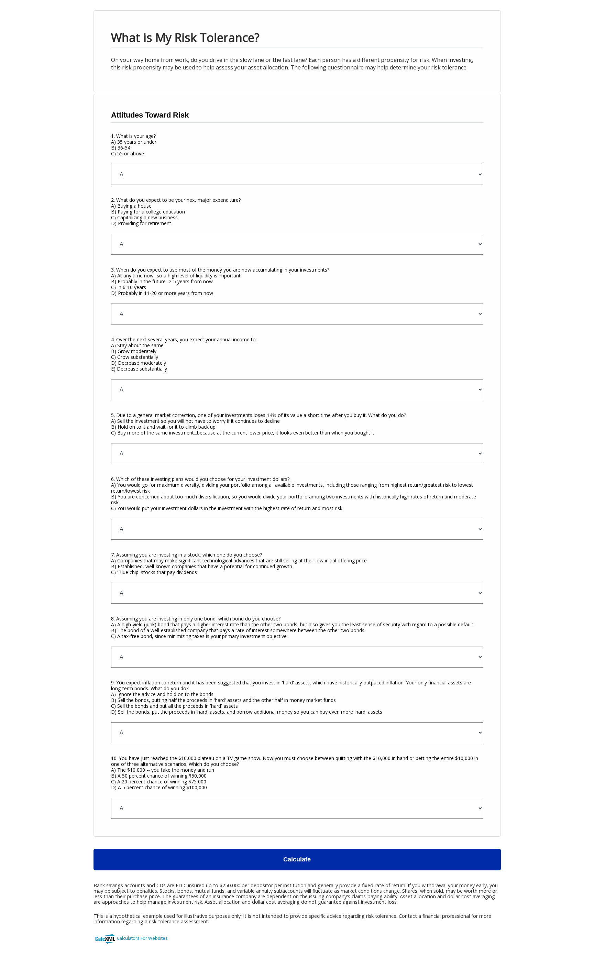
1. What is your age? (133, 145)
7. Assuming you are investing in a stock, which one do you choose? (239, 563)
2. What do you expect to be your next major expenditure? (176, 212)
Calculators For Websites (142, 938)
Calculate (297, 859)
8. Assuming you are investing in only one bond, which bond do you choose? (292, 627)
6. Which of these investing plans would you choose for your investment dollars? (293, 494)
